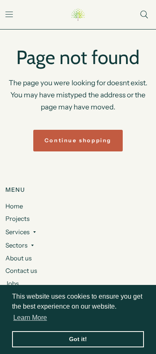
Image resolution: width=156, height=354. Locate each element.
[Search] (144, 14)
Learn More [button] (30, 317)
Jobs (12, 283)
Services (17, 232)
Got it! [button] (78, 339)
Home (14, 206)
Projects (17, 219)
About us (18, 258)
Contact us (21, 271)
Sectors (16, 245)
